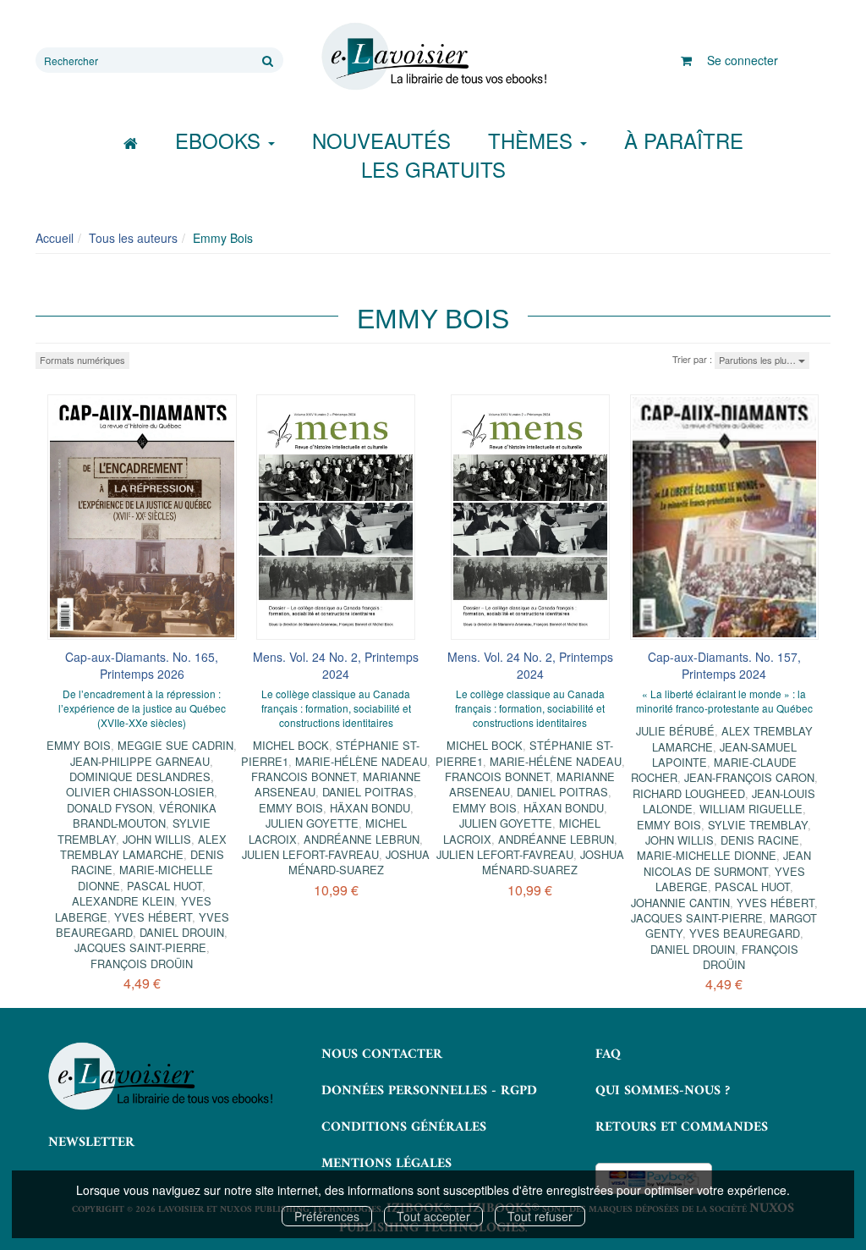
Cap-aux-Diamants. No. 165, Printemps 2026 (141, 665)
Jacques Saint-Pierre (140, 947)
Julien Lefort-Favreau (310, 854)
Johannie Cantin (680, 903)
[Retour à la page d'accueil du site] (432, 57)
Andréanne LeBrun (361, 839)
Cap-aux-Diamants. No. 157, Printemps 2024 (724, 665)
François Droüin (141, 963)
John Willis (157, 839)
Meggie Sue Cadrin (175, 745)
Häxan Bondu (370, 808)
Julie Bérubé (675, 731)
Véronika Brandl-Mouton (144, 815)
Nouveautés (381, 140)
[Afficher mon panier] (686, 60)
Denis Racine (760, 840)
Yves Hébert (153, 917)
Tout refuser (540, 1216)
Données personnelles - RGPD (429, 1091)
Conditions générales (403, 1127)
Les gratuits (433, 169)
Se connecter (742, 60)
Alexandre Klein (123, 901)
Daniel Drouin (182, 932)
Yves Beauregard (744, 933)
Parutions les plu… (758, 359)
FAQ (608, 1054)
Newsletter (91, 1142)
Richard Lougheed (689, 793)
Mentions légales (386, 1164)
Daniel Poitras (368, 792)
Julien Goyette (312, 823)
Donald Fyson (109, 808)
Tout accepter (433, 1216)
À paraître (683, 140)
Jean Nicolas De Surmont (728, 862)
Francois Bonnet (303, 776)
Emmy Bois (79, 745)
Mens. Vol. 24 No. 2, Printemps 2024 (336, 665)
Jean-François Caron (749, 777)
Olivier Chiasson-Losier (140, 792)
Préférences (326, 1216)
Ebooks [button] (220, 140)
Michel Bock (291, 745)
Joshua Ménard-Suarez (359, 862)
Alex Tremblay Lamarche (143, 846)
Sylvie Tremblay (758, 825)
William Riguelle (751, 809)
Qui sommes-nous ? (662, 1091)
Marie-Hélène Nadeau (361, 761)
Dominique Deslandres (140, 776)
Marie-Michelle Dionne (706, 855)
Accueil (55, 237)
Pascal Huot (164, 886)
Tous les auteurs (133, 237)
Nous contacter (381, 1054)
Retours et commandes (681, 1127)
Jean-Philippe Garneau (140, 761)
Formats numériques (82, 359)
